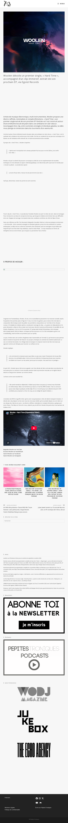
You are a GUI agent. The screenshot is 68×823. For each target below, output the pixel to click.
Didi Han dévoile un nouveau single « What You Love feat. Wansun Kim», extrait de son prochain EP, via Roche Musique (54, 493)
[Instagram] (40, 798)
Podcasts (7, 797)
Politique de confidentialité (12, 809)
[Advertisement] (34, 100)
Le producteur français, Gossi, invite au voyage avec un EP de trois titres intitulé (13, 491)
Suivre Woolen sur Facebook (11, 453)
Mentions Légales (10, 807)
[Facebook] (37, 798)
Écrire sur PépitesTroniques (43, 807)
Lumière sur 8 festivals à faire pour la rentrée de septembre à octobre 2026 (22, 558)
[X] (43, 798)
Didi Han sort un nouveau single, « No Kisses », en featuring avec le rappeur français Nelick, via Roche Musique (34, 492)
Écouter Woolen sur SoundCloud (13, 451)
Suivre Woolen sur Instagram (12, 456)
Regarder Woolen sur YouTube (12, 449)
